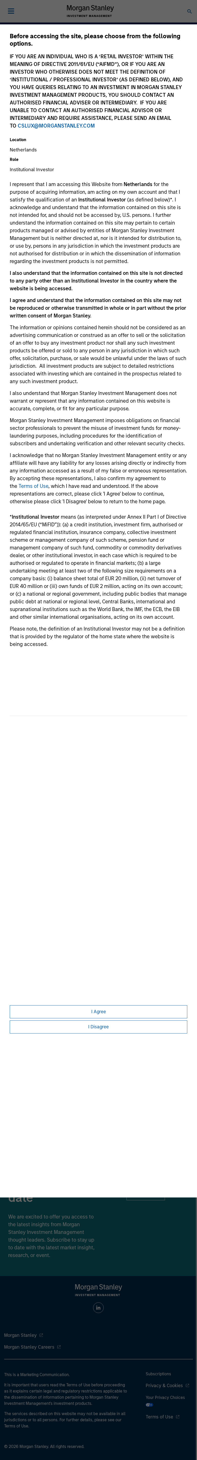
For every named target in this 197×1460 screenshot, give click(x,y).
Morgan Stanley (20, 1335)
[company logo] (90, 11)
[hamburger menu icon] (11, 11)
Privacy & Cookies (164, 1385)
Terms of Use (33, 486)
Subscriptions (158, 1373)
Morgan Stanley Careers (29, 1347)
